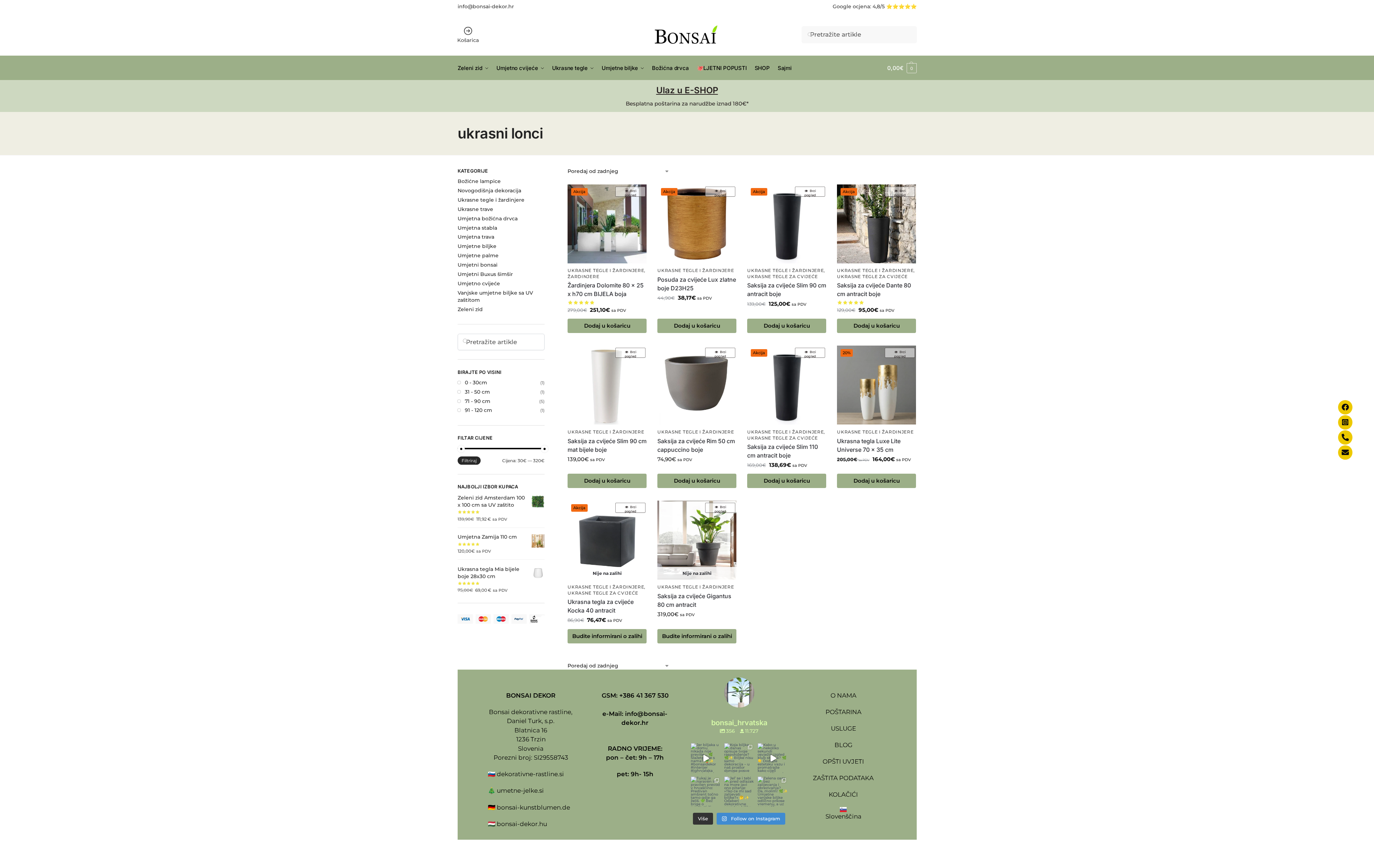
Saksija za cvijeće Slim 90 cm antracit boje (786, 289)
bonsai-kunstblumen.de (533, 807)
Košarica (468, 40)
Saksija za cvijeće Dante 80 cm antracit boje (874, 289)
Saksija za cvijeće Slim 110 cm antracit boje (782, 451)
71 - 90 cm (477, 401)
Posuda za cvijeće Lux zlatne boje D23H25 (696, 284)
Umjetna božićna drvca (488, 218)
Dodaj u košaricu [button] (607, 326)
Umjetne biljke (477, 246)
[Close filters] (547, 172)
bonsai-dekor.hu (522, 823)
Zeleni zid (470, 309)
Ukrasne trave (475, 209)
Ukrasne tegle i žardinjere (606, 270)
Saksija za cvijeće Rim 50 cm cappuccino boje (696, 445)
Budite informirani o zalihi (607, 636)
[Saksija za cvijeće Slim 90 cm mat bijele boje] (607, 385)
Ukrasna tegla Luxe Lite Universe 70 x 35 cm (869, 445)
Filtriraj (469, 460)
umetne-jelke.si (520, 790)
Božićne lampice (479, 181)
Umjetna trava (476, 237)
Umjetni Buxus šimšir (485, 274)
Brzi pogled (631, 193)
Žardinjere (583, 276)
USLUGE (843, 728)
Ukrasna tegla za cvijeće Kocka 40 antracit (601, 606)
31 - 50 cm (477, 392)
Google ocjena (851, 6)
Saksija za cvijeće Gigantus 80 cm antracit (694, 600)
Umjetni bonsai (478, 265)
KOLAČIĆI (843, 794)
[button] (901, 68)
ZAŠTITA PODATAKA (843, 778)
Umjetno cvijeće (479, 283)
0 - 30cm (476, 382)
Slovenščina (843, 816)
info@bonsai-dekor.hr (486, 6)
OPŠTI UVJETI (843, 761)
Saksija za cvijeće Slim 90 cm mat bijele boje (607, 445)
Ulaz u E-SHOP (687, 90)
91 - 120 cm (478, 410)
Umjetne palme (478, 255)
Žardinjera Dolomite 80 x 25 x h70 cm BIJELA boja (606, 289)
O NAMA (843, 695)
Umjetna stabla (477, 228)
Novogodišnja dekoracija (489, 190)
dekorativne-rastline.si (530, 774)
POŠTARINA (843, 712)
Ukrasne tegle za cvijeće (782, 276)
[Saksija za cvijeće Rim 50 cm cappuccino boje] (696, 385)
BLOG (843, 745)
